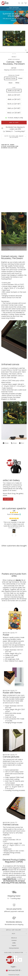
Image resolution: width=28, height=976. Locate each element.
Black (10, 83)
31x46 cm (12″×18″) (14, 90)
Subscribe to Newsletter (13, 952)
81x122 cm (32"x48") (14, 113)
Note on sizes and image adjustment (14, 136)
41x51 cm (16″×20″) (14, 95)
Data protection (14, 948)
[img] (14, 513)
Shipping (6, 70)
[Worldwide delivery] (14, 918)
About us (14, 938)
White (17, 83)
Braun (20, 78)
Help (13, 933)
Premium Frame (14, 75)
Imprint (14, 945)
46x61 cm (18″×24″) (14, 99)
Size (14, 87)
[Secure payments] (14, 905)
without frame (10, 78)
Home (13, 57)
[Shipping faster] (14, 892)
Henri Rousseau (14, 59)
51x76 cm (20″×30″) (14, 104)
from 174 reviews (13, 514)
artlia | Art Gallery (13, 930)
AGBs (14, 943)
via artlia (8, 499)
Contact (14, 940)
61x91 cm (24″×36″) (14, 108)
